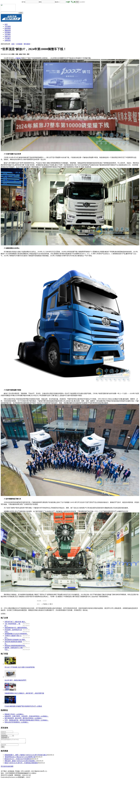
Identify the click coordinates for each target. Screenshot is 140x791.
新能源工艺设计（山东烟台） (14, 714)
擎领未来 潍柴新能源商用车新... (15, 645)
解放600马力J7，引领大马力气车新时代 (18, 759)
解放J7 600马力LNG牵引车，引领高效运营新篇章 (21, 763)
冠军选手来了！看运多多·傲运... (15, 622)
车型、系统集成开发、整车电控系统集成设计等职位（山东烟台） (27, 720)
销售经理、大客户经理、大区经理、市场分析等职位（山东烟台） (27, 716)
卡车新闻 (8, 26)
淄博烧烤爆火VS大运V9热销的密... (16, 633)
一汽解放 (44, 604)
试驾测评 (8, 32)
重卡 (51, 604)
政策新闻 (8, 28)
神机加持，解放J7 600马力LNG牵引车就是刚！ (20, 761)
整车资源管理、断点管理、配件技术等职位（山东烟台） (24, 718)
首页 (6, 24)
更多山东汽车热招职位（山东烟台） (17, 722)
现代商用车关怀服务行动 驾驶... (15, 639)
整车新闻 (27, 44)
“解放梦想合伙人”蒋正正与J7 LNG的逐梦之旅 (20, 757)
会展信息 (8, 40)
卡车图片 (8, 38)
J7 (48, 604)
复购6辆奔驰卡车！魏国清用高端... (16, 627)
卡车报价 (8, 34)
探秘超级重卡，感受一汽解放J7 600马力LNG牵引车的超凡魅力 (26, 755)
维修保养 (8, 30)
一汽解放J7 (18, 58)
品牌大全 (8, 36)
